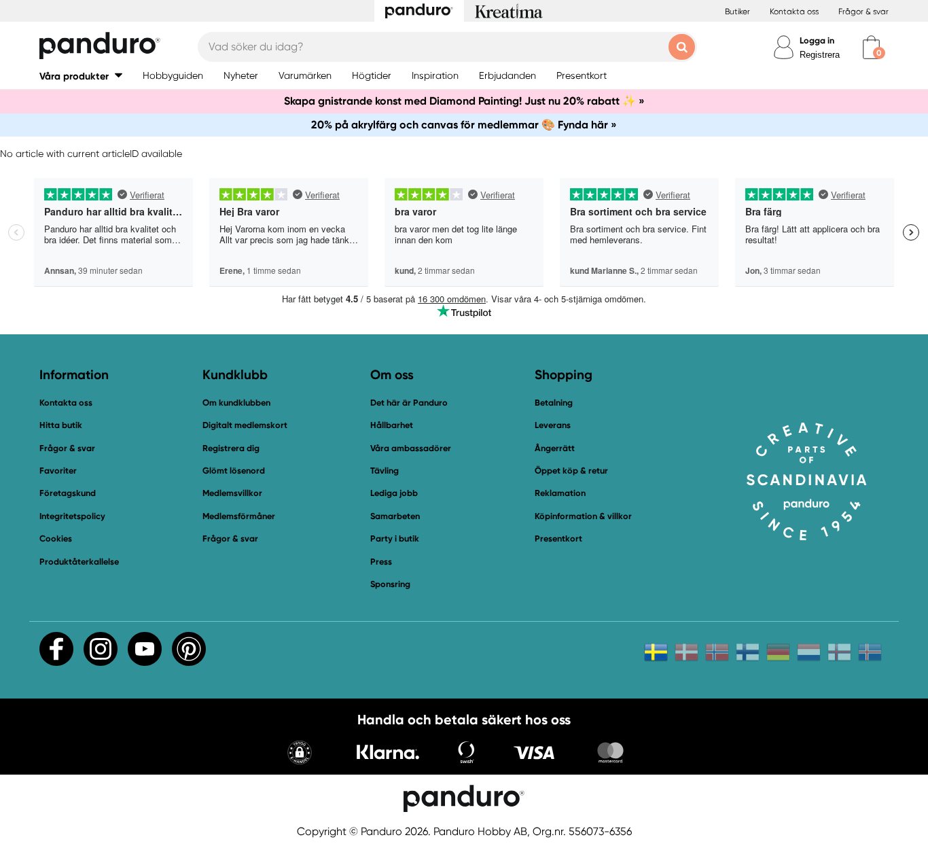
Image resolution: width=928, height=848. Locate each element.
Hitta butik (60, 425)
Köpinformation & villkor (583, 516)
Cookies (55, 539)
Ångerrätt (555, 448)
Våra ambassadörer (410, 448)
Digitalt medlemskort (244, 425)
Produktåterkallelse (79, 561)
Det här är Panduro (409, 403)
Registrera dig (231, 448)
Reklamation (560, 493)
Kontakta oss (794, 11)
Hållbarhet (391, 425)
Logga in (817, 40)
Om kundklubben (236, 403)
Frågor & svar (863, 11)
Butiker (737, 11)
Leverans (553, 425)
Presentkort (558, 538)
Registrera (820, 55)
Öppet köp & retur (571, 470)
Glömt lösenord (233, 470)
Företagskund (67, 493)
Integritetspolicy (72, 516)
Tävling (384, 470)
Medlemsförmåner (238, 516)
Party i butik (394, 538)
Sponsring (390, 584)
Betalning (554, 403)
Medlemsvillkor (232, 493)
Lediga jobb (394, 493)
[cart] (871, 47)
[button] (80, 76)
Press (381, 561)
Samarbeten (395, 516)
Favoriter (58, 470)
